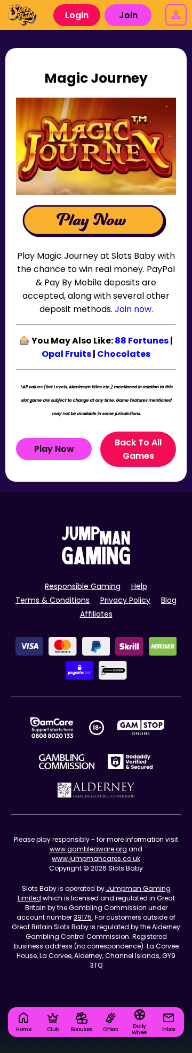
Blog (169, 600)
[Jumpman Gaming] (96, 561)
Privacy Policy (125, 600)
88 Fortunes (142, 340)
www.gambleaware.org (88, 848)
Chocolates (123, 354)
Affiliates (96, 614)
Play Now (54, 449)
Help (139, 586)
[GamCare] (52, 727)
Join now (133, 309)
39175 (83, 917)
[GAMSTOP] (141, 727)
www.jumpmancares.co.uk (96, 858)
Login (77, 15)
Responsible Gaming (83, 586)
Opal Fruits (66, 354)
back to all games (138, 449)
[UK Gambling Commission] (66, 761)
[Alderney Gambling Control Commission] (96, 790)
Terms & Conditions (52, 600)
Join (128, 15)
